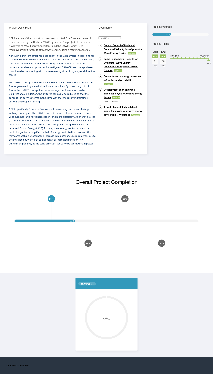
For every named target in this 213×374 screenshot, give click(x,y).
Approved (131, 53)
